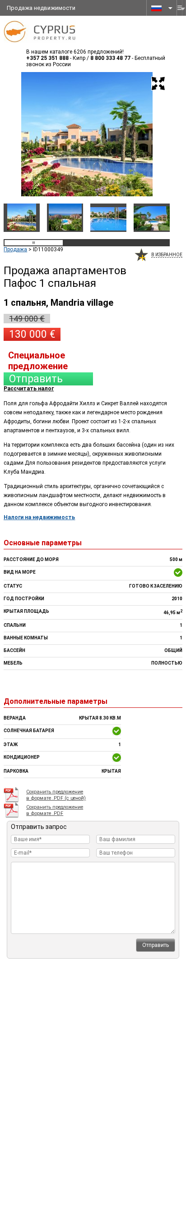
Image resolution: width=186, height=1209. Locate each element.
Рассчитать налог (29, 388)
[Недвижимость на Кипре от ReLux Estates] (41, 45)
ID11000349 (48, 249)
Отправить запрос (36, 379)
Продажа (15, 249)
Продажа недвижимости (41, 8)
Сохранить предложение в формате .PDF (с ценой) (56, 795)
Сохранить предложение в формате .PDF (54, 810)
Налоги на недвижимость (39, 517)
